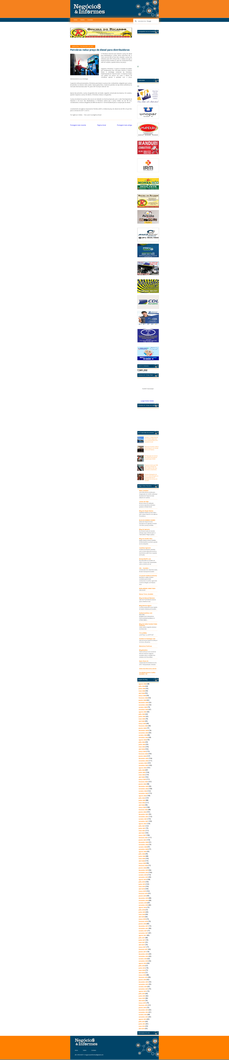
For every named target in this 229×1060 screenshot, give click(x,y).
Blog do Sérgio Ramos (146, 511)
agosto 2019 (143, 879)
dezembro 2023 (143, 758)
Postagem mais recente (78, 125)
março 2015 (142, 1003)
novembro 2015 (143, 984)
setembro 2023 (143, 765)
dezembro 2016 (143, 954)
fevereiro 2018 (143, 921)
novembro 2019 (143, 872)
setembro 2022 (143, 793)
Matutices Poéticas (145, 646)
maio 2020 (142, 858)
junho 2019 (142, 884)
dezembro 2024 (143, 730)
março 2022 (142, 807)
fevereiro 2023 (143, 782)
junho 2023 (142, 772)
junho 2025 (142, 716)
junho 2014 (142, 1024)
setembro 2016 (143, 961)
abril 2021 (142, 833)
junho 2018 (142, 912)
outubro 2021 (143, 819)
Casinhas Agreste (145, 548)
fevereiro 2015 (143, 1005)
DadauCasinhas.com (145, 613)
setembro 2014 (143, 1017)
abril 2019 (142, 889)
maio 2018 (142, 914)
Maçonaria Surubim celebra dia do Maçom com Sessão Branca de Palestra (152, 448)
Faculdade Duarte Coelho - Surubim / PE (147, 673)
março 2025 (142, 723)
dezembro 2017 (143, 926)
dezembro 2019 (143, 870)
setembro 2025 (143, 709)
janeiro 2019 (142, 896)
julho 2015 (142, 993)
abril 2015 (142, 1000)
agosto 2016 (143, 963)
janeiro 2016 (142, 979)
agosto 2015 (143, 991)
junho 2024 (142, 744)
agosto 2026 (143, 684)
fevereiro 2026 (143, 698)
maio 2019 (142, 886)
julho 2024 (142, 742)
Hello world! (142, 590)
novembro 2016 (143, 956)
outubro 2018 (143, 903)
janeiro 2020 (142, 868)
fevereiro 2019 (143, 893)
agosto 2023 (143, 768)
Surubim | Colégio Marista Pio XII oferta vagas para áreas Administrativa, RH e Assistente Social (151, 440)
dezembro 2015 (143, 982)
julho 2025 (142, 714)
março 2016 (142, 975)
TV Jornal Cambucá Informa (148, 575)
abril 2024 (142, 749)
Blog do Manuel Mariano (147, 598)
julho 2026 (142, 686)
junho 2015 (142, 996)
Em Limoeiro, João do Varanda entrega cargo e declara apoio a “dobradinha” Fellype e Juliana (147, 532)
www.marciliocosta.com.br (147, 668)
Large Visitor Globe (147, 401)
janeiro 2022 (142, 812)
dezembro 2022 (143, 786)
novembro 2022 (143, 789)
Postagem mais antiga (124, 125)
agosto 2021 (143, 823)
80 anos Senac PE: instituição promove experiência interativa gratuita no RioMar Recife (147, 505)
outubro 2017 (143, 931)
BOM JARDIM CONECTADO (147, 588)
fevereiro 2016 (143, 977)
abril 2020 (142, 861)
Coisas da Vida (143, 501)
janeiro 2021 (142, 840)
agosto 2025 (143, 712)
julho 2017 (142, 938)
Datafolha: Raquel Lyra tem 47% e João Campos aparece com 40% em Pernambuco (148, 514)
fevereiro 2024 (143, 754)
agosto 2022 (143, 796)
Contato (90, 20)
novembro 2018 (143, 900)
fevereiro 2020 (143, 865)
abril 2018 (142, 917)
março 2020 (142, 863)
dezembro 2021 (143, 814)
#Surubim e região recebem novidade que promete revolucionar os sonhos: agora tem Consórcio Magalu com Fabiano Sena (148, 581)
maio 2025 (142, 719)
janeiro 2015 (142, 1007)
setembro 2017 (143, 933)
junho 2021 (142, 828)
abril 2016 (142, 972)
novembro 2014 (143, 1012)
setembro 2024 (143, 737)
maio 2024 (142, 747)
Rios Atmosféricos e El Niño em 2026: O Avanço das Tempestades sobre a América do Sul (148, 562)
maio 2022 (142, 803)
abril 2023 (142, 777)
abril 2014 (142, 1028)
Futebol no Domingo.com (147, 639)
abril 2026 (142, 693)
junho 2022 (142, 800)
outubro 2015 (143, 986)
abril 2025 (142, 721)
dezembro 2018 (143, 898)
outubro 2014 (143, 1014)
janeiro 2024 (142, 756)
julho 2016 (142, 966)
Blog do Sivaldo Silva (145, 538)
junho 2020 (142, 856)
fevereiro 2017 (143, 949)
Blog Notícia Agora (145, 605)
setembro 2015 (143, 989)
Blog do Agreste (144, 529)
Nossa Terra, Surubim (146, 594)
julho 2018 (142, 910)
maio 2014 (142, 1026)
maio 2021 (142, 830)
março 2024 (142, 751)
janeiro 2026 (142, 700)
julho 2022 (142, 798)
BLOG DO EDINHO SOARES (147, 520)
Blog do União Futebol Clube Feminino (148, 624)
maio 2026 (142, 691)
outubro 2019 (143, 875)
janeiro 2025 (142, 728)
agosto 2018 (143, 907)
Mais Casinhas (143, 490)
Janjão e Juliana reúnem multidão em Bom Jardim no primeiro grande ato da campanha (148, 542)
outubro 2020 (143, 847)
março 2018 (142, 919)
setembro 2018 (143, 905)
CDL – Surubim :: (144, 568)
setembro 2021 (143, 821)
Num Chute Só (143, 661)
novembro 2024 (143, 733)
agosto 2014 (143, 1019)
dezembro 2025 (143, 702)
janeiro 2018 (142, 924)
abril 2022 (142, 805)
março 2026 (142, 695)
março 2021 (142, 835)
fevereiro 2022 (143, 809)
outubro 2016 (143, 959)
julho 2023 (142, 770)
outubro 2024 (143, 735)
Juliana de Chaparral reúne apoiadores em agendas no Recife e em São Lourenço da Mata (148, 523)
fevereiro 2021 (143, 837)
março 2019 (142, 891)
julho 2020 (142, 854)
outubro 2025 (143, 707)
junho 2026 (142, 688)
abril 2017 (142, 945)
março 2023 (142, 779)
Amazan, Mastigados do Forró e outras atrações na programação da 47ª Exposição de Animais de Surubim (151, 477)
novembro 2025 (143, 705)
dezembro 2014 (143, 1010)
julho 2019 (142, 882)
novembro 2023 (143, 761)
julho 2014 (142, 1021)
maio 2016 (142, 970)
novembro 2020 (143, 844)
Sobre (82, 20)
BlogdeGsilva (143, 650)
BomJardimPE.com (145, 559)
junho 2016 (142, 968)
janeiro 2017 (142, 952)
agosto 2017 (143, 935)
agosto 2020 (143, 851)
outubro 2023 (143, 763)
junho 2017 (142, 940)
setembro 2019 (143, 877)
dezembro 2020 (143, 842)
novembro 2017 (143, 928)
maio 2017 (142, 942)
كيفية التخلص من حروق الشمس (146, 634)
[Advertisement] (151, 72)
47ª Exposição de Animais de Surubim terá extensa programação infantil (151, 457)
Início (75, 20)
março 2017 (142, 947)
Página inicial (101, 125)
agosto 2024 (143, 740)
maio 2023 (142, 775)
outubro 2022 (143, 791)
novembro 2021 (143, 816)
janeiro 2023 (142, 784)
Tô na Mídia (143, 633)
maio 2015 (142, 998)
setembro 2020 (143, 849)
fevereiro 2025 (143, 726)
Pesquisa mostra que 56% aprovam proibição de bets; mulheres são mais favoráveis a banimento (151, 467)
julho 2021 (142, 826)
